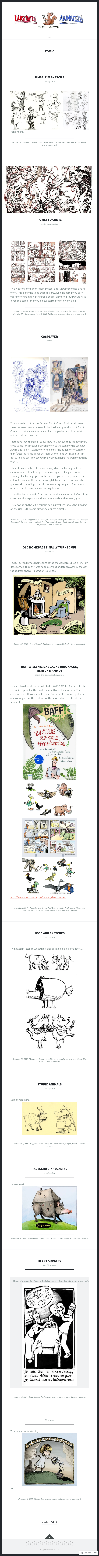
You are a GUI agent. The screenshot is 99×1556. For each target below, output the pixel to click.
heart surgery (57, 1397)
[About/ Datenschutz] (34, 1543)
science (61, 674)
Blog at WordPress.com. (50, 1549)
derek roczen (49, 142)
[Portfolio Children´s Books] (58, 1543)
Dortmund (50, 522)
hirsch (74, 1143)
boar (36, 1238)
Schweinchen (66, 1059)
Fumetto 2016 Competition (24, 313)
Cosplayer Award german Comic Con (64, 519)
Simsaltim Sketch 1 (49, 77)
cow (43, 1059)
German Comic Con (63, 522)
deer (51, 1143)
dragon (68, 1143)
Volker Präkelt (56, 910)
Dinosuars (26, 910)
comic (40, 142)
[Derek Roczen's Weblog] (49, 21)
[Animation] (40, 1543)
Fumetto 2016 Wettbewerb (46, 313)
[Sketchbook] (64, 1543)
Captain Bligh (41, 644)
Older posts (49, 1521)
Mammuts (45, 910)
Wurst (41, 1061)
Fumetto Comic (50, 220)
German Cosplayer (80, 522)
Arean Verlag (41, 908)
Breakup (38, 311)
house (66, 1238)
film (42, 674)
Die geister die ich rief (68, 311)
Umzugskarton (64, 313)
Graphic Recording (62, 142)
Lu (38, 524)
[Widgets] (49, 1536)
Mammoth (35, 910)
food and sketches (49, 933)
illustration (75, 142)
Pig (51, 1059)
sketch (83, 142)
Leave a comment (49, 145)
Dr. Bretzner (46, 1397)
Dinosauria (80, 908)
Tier (84, 1059)
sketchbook (77, 1059)
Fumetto (81, 311)
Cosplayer (49, 337)
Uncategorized (49, 81)
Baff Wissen (53, 908)
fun (46, 674)
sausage (57, 1059)
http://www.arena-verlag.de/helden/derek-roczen (38, 897)
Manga (43, 524)
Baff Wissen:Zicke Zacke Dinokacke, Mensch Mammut (49, 669)
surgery (67, 1397)
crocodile (57, 644)
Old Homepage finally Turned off (50, 547)
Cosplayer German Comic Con (33, 522)
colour (41, 1238)
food (47, 1059)
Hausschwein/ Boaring (49, 1169)
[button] (18, 251)
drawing (54, 1238)
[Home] (28, 1543)
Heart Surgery (49, 1261)
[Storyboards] (70, 1543)
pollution (61, 1499)
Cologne (34, 142)
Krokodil (65, 644)
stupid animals (49, 1084)
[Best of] (46, 1543)
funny (60, 1238)
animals (39, 1143)
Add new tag (46, 1499)
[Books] (52, 1543)
